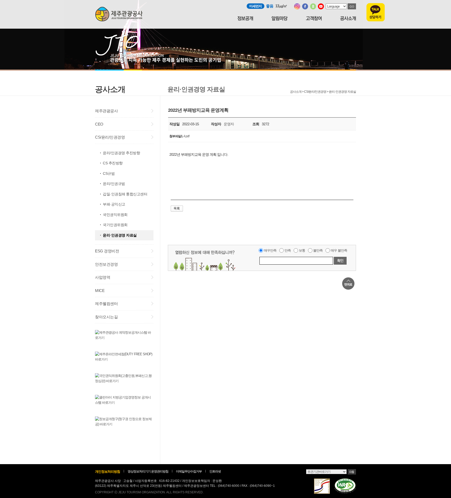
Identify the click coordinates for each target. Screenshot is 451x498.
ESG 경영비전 (107, 251)
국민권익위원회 (115, 215)
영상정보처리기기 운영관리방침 (148, 471)
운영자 (229, 124)
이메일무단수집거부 (189, 471)
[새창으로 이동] (297, 8)
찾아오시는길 (106, 317)
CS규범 (109, 173)
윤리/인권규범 (114, 184)
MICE (99, 290)
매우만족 (270, 250)
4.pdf (186, 136)
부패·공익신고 (114, 204)
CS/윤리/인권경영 (110, 137)
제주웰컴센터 (106, 303)
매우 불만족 (339, 250)
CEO (99, 124)
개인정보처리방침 (107, 472)
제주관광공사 (106, 111)
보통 (302, 250)
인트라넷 (215, 471)
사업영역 (102, 277)
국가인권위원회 (115, 225)
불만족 (318, 250)
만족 (287, 250)
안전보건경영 (106, 264)
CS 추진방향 (113, 163)
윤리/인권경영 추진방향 (121, 153)
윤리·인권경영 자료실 (120, 235)
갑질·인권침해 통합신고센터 (125, 194)
